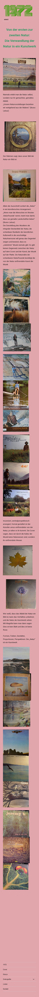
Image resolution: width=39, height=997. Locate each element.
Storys (5, 974)
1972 (5, 965)
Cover (5, 969)
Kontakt (5, 989)
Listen (5, 984)
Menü (6, 19)
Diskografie (7, 979)
